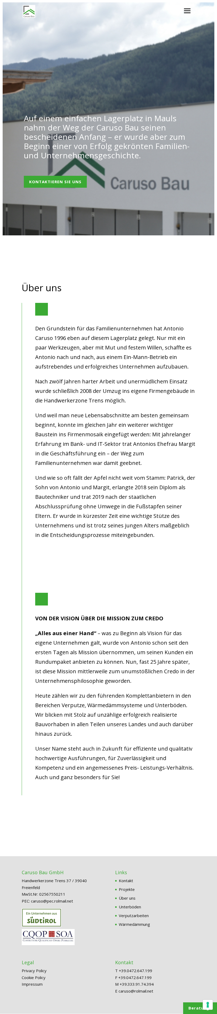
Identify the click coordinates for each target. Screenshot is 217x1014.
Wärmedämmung (134, 924)
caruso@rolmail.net (136, 991)
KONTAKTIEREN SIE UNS (55, 181)
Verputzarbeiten (134, 915)
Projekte (127, 889)
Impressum (32, 984)
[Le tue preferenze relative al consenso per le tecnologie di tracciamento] (208, 1005)
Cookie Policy (34, 977)
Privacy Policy (34, 970)
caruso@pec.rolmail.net (52, 901)
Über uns (127, 898)
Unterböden (130, 906)
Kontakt (126, 880)
